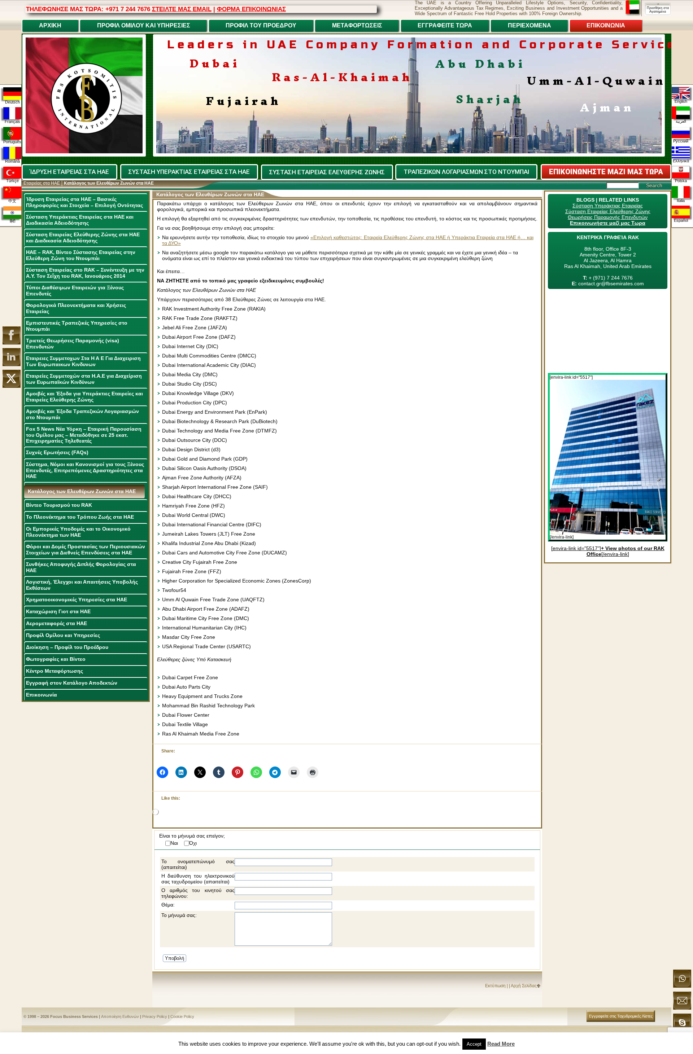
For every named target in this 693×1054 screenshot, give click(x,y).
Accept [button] (474, 1044)
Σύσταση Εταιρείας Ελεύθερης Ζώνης (607, 211)
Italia (681, 200)
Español (681, 220)
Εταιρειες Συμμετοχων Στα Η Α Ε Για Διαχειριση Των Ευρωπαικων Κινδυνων (83, 361)
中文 (12, 201)
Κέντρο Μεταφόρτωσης (54, 671)
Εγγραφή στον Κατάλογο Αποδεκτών (71, 683)
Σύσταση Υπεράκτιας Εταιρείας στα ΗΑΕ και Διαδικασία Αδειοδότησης (80, 220)
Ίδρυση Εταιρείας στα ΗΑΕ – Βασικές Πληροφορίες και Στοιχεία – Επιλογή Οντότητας (84, 202)
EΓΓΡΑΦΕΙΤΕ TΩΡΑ (445, 25)
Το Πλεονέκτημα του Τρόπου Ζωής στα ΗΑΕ (80, 517)
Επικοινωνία (41, 695)
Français (12, 121)
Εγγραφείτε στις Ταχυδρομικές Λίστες (621, 1016)
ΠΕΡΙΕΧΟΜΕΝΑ (529, 25)
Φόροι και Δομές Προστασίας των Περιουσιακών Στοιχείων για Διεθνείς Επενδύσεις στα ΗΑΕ (85, 549)
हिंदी (12, 221)
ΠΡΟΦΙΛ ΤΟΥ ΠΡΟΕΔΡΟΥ (261, 25)
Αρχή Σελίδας (524, 985)
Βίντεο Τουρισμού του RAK (59, 505)
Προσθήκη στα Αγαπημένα (658, 9)
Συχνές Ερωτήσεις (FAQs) (57, 452)
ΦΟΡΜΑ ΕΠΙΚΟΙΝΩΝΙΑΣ (251, 9)
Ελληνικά (681, 161)
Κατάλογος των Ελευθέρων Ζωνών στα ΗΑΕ (82, 491)
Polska (681, 181)
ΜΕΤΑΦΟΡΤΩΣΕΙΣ (357, 25)
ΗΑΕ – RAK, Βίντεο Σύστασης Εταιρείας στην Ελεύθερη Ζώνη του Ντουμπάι (80, 255)
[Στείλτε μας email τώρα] (682, 1008)
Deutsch (12, 102)
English (681, 101)
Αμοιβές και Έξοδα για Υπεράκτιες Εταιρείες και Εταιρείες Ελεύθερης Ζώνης (84, 397)
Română (12, 161)
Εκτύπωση (495, 985)
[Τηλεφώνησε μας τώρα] (682, 986)
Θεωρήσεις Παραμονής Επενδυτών (608, 217)
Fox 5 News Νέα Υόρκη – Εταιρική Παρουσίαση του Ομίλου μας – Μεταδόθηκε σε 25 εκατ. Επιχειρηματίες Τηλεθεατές (83, 435)
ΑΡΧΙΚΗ (50, 25)
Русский (680, 141)
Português (12, 142)
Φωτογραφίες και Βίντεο (56, 659)
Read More (501, 1044)
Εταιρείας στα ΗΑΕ (41, 183)
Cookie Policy (182, 1016)
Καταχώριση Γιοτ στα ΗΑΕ (58, 611)
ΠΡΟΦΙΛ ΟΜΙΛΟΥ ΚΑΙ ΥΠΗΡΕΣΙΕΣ (143, 25)
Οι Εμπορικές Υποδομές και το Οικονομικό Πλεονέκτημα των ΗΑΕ (78, 532)
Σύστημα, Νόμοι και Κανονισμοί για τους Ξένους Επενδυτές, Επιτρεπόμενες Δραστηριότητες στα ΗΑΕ (85, 470)
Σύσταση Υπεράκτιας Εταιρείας (607, 205)
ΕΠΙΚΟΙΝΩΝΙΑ (606, 25)
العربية (681, 121)
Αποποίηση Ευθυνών (120, 1016)
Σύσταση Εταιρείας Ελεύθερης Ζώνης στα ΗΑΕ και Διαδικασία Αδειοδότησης (83, 237)
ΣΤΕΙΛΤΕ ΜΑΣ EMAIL (182, 9)
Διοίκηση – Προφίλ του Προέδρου (67, 647)
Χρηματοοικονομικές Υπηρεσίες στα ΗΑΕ (76, 599)
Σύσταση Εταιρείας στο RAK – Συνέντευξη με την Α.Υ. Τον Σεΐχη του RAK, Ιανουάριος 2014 (85, 273)
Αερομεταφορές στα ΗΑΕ (56, 623)
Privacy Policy (154, 1016)
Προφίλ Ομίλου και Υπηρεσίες (63, 635)
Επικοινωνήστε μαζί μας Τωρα (607, 223)
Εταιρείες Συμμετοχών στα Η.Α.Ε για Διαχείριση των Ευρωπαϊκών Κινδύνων (84, 379)
